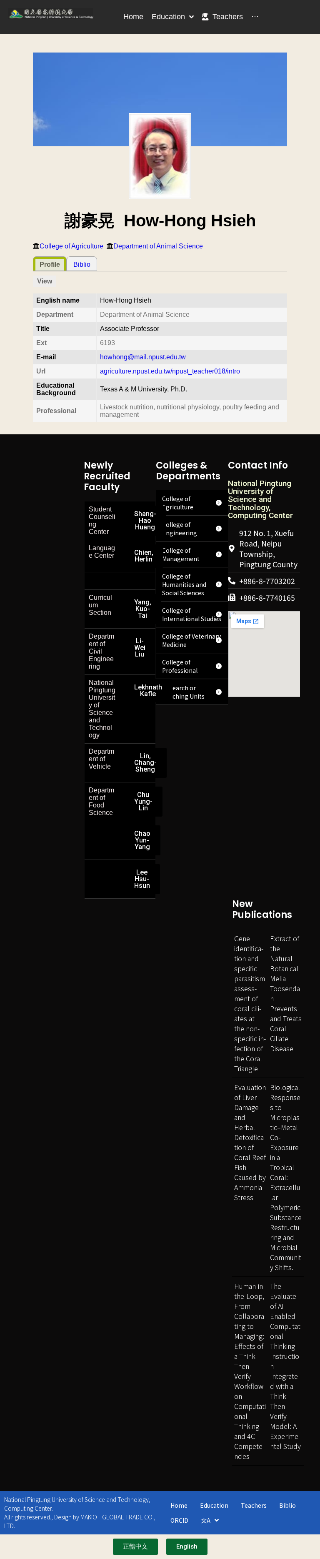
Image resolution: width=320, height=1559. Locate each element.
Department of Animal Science (158, 246)
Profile (50, 264)
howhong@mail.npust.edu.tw (143, 357)
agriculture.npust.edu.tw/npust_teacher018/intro (170, 371)
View (44, 281)
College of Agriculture (71, 246)
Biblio (81, 264)
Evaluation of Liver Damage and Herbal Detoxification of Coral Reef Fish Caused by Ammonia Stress (250, 1142)
